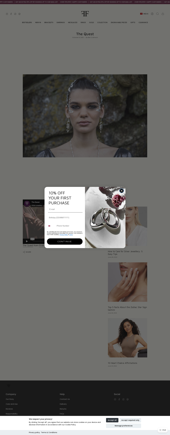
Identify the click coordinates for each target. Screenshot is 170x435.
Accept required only (130, 420)
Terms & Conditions (49, 432)
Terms (71, 234)
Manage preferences (124, 426)
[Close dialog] (122, 191)
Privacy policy (34, 432)
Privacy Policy (64, 234)
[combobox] (51, 226)
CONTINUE (65, 241)
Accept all (112, 420)
